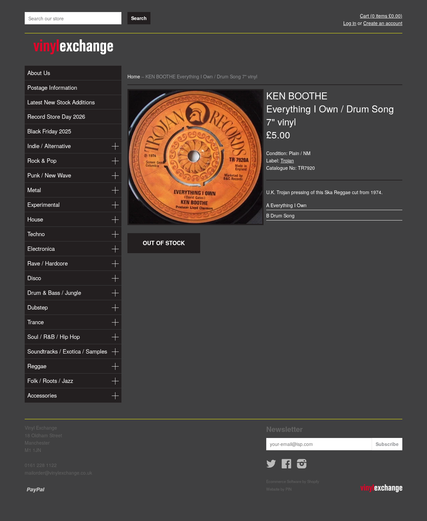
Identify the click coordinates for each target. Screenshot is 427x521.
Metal (34, 190)
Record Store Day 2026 (56, 116)
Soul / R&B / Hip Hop (53, 337)
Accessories (42, 395)
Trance (35, 322)
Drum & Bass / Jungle (54, 293)
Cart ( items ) (381, 15)
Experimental (43, 204)
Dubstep (37, 307)
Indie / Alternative (49, 146)
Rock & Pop (41, 160)
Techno (36, 234)
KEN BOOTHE (297, 95)
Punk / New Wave (49, 175)
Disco (34, 278)
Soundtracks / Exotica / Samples (67, 351)
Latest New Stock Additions (61, 102)
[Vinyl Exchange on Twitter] (271, 465)
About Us (38, 73)
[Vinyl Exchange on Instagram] (302, 465)
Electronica (41, 248)
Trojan (287, 160)
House (35, 219)
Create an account (382, 23)
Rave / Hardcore (47, 263)
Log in (349, 23)
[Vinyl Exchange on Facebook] (287, 465)
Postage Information (52, 87)
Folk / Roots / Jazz (50, 381)
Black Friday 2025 (49, 131)
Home (133, 76)
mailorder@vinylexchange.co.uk (58, 472)
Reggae (36, 366)
